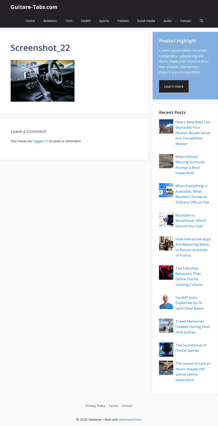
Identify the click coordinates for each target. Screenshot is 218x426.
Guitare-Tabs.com (34, 6)
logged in (40, 140)
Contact (185, 21)
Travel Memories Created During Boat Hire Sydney (192, 327)
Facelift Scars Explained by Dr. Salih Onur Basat (189, 303)
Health (86, 21)
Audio (168, 21)
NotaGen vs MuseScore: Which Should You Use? (190, 220)
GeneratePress (130, 419)
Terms (113, 405)
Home (30, 21)
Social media (146, 21)
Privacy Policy (95, 405)
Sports (104, 21)
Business (50, 21)
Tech (68, 21)
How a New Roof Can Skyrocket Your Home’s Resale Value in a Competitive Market (192, 133)
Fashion (123, 21)
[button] (201, 21)
